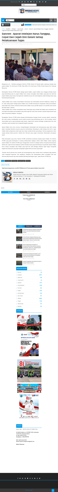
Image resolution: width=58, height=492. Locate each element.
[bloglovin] (31, 2)
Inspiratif (20, 280)
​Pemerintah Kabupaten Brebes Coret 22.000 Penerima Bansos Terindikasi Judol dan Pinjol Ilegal (32, 255)
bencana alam (21, 24)
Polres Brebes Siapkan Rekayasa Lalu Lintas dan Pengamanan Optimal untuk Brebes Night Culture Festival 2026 (32, 239)
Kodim (19, 282)
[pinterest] (28, 2)
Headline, (16, 43)
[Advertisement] (29, 458)
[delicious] (46, 2)
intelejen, (21, 43)
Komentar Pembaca (37, 226)
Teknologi (29, 226)
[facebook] (19, 2)
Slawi (19, 290)
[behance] (40, 2)
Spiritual (20, 295)
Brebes (20, 275)
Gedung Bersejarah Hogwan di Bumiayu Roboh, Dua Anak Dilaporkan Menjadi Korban (32, 231)
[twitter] (22, 2)
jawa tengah (20, 29)
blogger (10, 192)
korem (26, 29)
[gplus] (25, 2)
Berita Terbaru (20, 226)
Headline (8, 29)
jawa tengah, (26, 43)
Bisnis (19, 272)
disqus (28, 192)
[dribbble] (34, 2)
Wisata (20, 306)
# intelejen (14, 161)
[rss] (37, 2)
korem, (30, 43)
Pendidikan (21, 285)
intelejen (14, 29)
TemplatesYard (29, 490)
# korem (28, 161)
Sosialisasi (21, 293)
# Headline (7, 161)
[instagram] (43, 2)
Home (3, 29)
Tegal (19, 301)
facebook (47, 192)
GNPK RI (20, 277)
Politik (20, 288)
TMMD (19, 298)
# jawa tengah (21, 161)
